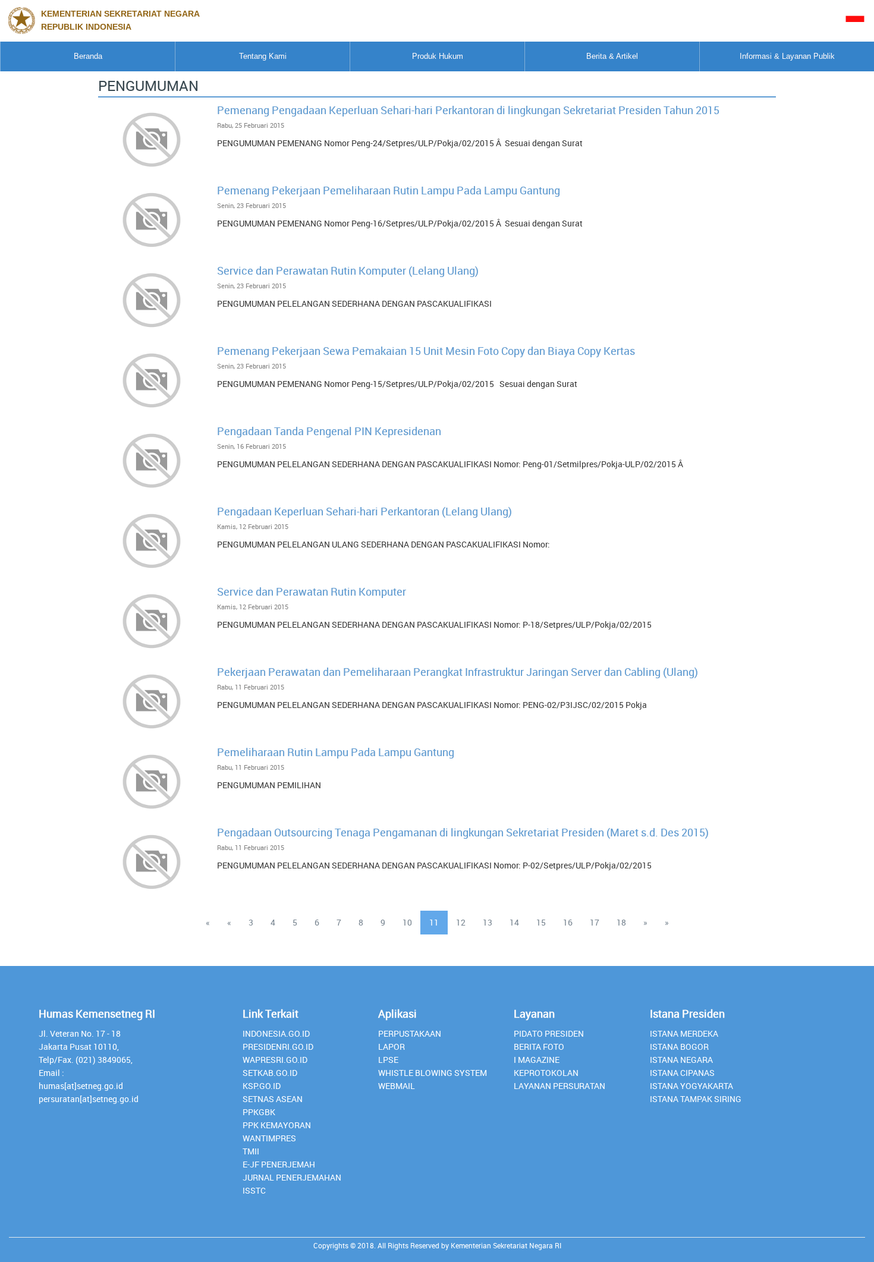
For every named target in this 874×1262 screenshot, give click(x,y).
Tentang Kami (263, 56)
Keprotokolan (546, 1072)
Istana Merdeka (684, 1033)
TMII (251, 1151)
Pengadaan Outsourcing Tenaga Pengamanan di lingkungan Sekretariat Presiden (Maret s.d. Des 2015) (463, 832)
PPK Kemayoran (277, 1125)
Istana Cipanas (682, 1072)
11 (434, 922)
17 (594, 922)
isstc (254, 1190)
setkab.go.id (270, 1072)
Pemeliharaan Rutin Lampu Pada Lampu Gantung (335, 752)
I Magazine (536, 1059)
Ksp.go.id (262, 1085)
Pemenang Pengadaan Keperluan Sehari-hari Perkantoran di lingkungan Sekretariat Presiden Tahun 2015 (468, 110)
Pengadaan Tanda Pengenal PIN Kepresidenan (329, 431)
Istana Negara (681, 1059)
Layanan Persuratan (559, 1085)
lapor (391, 1046)
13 (487, 922)
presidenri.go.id (278, 1046)
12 (461, 922)
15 (541, 922)
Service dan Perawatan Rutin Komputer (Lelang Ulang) (348, 270)
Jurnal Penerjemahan (292, 1177)
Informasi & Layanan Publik (787, 56)
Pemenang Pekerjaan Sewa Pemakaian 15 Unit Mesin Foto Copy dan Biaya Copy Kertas (426, 351)
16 (568, 922)
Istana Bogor (679, 1046)
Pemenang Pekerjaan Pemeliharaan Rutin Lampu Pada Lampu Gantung (388, 190)
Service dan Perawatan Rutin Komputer (311, 591)
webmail (396, 1085)
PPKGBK (259, 1112)
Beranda (88, 56)
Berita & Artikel (612, 56)
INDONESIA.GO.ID (276, 1033)
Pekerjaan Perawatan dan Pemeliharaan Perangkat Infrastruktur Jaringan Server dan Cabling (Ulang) (457, 672)
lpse (388, 1059)
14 (514, 922)
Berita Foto (539, 1046)
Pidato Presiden (549, 1033)
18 (621, 922)
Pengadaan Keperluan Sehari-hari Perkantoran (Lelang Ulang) (364, 511)
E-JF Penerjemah (279, 1164)
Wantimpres (269, 1138)
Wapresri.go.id (275, 1059)
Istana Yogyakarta (691, 1085)
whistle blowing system (432, 1072)
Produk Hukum (437, 56)
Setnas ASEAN (273, 1098)
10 (407, 922)
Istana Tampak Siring (695, 1098)
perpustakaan (409, 1033)
